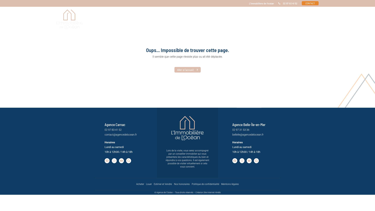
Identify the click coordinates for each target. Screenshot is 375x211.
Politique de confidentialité (205, 184)
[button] (283, 22)
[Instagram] (114, 160)
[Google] (128, 160)
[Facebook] (107, 160)
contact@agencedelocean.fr (121, 134)
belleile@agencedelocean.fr (248, 134)
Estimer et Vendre (163, 184)
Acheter (140, 184)
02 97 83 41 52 (113, 129)
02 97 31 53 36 (240, 129)
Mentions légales (230, 184)
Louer (149, 184)
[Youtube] (121, 160)
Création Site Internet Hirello (208, 192)
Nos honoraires (182, 184)
